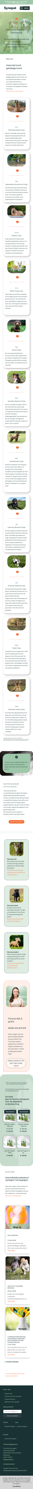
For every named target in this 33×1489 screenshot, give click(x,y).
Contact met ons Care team (13, 1396)
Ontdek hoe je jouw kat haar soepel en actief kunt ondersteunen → (16, 872)
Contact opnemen (9, 1464)
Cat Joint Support (22, 1426)
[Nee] (31, 1482)
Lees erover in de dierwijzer (13, 1195)
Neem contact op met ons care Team (16, 1063)
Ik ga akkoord (17, 1486)
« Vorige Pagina (11, 1362)
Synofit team (8, 1393)
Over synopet (16, 822)
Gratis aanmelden (12, 1416)
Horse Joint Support (10, 1438)
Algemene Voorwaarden (12, 1402)
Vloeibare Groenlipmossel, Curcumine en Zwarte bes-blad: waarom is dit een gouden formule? (16, 1339)
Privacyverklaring (10, 1399)
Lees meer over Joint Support (14, 91)
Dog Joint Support (10, 1426)
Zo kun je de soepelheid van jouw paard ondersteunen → (15, 965)
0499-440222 (10, 1)
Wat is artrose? (12, 1235)
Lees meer (11, 1250)
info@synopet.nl (8, 1459)
